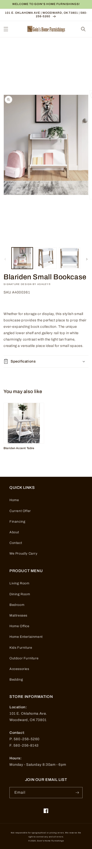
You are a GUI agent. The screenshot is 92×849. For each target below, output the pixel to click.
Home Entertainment (26, 637)
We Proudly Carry (23, 553)
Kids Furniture (20, 647)
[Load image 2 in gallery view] (45, 258)
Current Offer (20, 511)
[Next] (87, 259)
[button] (6, 29)
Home (14, 500)
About (14, 532)
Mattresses (18, 615)
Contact (15, 543)
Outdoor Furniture (23, 658)
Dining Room (19, 594)
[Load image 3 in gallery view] (69, 258)
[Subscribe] (77, 792)
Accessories (19, 669)
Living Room (19, 583)
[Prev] (5, 259)
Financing (17, 521)
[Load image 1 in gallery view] (22, 258)
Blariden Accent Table (19, 448)
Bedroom (16, 605)
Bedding (16, 679)
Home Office (19, 626)
